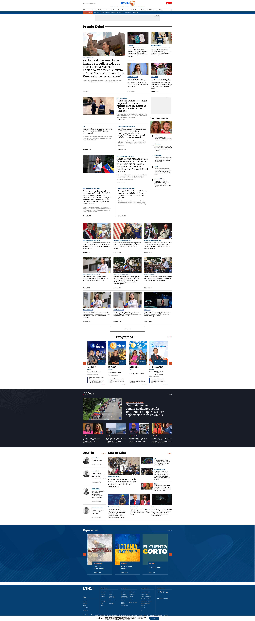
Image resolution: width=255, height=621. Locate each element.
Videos (89, 393)
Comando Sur (109, 435)
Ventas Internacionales (145, 603)
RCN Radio (109, 615)
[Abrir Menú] (84, 10)
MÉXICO (127, 7)
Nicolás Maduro (128, 12)
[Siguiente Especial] (170, 554)
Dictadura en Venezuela (159, 469)
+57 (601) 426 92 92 (165, 598)
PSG (155, 458)
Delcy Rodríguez (133, 506)
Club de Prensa (132, 592)
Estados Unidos (86, 607)
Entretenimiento (144, 9)
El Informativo (156, 367)
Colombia (85, 601)
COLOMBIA (116, 7)
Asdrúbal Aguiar (95, 458)
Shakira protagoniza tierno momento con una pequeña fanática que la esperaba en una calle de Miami (162, 488)
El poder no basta (97, 460)
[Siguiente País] (171, 13)
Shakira (156, 135)
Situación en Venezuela (97, 507)
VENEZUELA (122, 7)
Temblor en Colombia (159, 179)
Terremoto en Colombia (113, 476)
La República (114, 615)
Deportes (115, 9)
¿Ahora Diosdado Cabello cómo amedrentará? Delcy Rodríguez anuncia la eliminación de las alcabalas (138, 440)
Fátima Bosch (158, 144)
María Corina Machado (88, 57)
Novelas (140, 615)
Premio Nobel (131, 45)
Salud (150, 9)
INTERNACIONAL (141, 7)
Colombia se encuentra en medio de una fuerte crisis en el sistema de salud (137, 381)
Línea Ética (143, 605)
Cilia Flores (85, 435)
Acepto (154, 618)
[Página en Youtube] (167, 592)
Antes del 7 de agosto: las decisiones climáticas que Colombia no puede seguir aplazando (98, 494)
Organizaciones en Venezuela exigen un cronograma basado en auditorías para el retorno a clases (117, 380)
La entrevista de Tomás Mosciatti (124, 597)
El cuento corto (155, 567)
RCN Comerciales (122, 615)
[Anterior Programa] (84, 363)
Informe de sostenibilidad (146, 598)
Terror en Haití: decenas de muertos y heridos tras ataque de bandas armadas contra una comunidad (158, 380)
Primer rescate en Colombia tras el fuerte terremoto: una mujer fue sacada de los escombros (122, 483)
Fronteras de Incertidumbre (99, 568)
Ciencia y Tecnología (135, 9)
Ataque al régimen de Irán (105, 12)
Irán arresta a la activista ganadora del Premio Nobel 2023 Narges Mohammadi (97, 131)
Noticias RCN (102, 615)
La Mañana (134, 367)
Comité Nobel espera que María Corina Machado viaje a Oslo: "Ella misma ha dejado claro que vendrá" (157, 314)
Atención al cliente (144, 594)
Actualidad (95, 9)
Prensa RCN (143, 607)
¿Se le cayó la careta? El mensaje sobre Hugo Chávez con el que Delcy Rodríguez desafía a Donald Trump (140, 511)
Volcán (156, 166)
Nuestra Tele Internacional (124, 9)
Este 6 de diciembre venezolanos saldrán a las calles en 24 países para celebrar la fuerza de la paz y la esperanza (158, 278)
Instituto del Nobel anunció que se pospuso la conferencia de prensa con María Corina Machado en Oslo (95, 278)
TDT (147, 615)
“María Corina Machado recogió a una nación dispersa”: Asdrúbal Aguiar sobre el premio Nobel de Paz (127, 314)
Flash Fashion (131, 594)
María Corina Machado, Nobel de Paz (126, 126)
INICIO (112, 7)
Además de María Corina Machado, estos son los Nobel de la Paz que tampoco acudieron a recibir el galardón (132, 194)
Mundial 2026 (135, 12)
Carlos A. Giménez (156, 435)
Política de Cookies (125, 619)
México (84, 605)
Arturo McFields (95, 471)
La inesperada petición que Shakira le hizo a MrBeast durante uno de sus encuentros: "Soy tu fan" (163, 139)
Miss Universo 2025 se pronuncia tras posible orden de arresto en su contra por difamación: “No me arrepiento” (163, 148)
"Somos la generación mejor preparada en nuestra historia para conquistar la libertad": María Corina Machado (132, 105)
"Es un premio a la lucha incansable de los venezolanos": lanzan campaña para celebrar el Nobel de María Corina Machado (96, 314)
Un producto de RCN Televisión (156, 615)
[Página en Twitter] (164, 592)
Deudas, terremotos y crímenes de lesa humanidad (98, 511)
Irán (84, 126)
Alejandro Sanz (158, 155)
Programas (155, 9)
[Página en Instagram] (161, 592)
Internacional (85, 610)
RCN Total (166, 615)
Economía (105, 9)
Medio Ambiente (95, 488)
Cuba (153, 506)
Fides (144, 615)
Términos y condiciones (132, 617)
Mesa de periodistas (123, 603)
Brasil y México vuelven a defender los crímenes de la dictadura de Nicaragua (98, 476)
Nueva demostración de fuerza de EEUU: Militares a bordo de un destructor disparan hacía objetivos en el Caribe (116, 440)
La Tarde (112, 367)
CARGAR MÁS (127, 329)
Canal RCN (97, 615)
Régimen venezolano (133, 435)
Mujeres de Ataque (133, 602)
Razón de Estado (124, 605)
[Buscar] (171, 10)
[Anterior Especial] (84, 554)
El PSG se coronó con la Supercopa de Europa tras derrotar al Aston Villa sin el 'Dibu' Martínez (162, 462)
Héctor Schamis (97, 517)
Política (100, 9)
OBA (141, 610)
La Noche (91, 367)
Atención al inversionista (146, 596)
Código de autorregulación (146, 601)
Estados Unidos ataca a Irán (117, 12)
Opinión (160, 9)
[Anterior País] (171, 12)
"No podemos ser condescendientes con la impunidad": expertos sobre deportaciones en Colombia (145, 410)
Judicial (110, 9)
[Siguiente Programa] (170, 363)
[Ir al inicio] (90, 590)
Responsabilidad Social (145, 592)
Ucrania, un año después (127, 568)
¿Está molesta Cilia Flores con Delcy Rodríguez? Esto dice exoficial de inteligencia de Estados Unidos (91, 440)
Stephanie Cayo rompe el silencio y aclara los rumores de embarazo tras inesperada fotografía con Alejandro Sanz (163, 159)
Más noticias (117, 453)
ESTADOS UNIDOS (133, 7)
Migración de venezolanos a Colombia (135, 402)
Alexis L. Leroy (97, 501)
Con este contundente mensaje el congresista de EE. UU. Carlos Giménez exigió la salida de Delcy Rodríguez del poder (161, 440)
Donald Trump (96, 12)
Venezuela (85, 603)
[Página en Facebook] (158, 592)
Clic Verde (123, 592)
